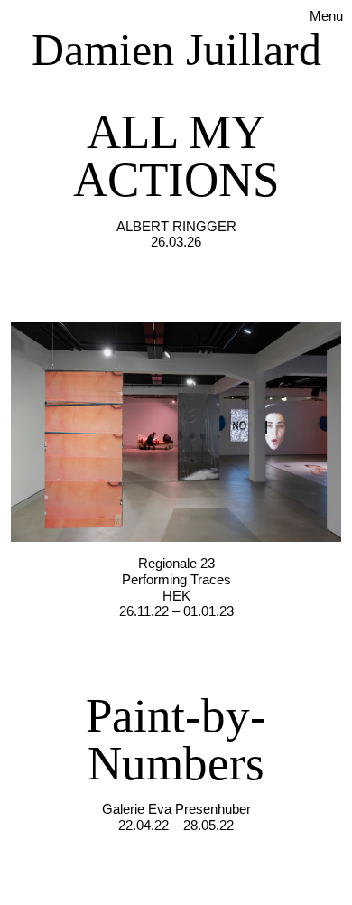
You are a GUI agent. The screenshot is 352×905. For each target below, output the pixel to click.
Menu (326, 15)
